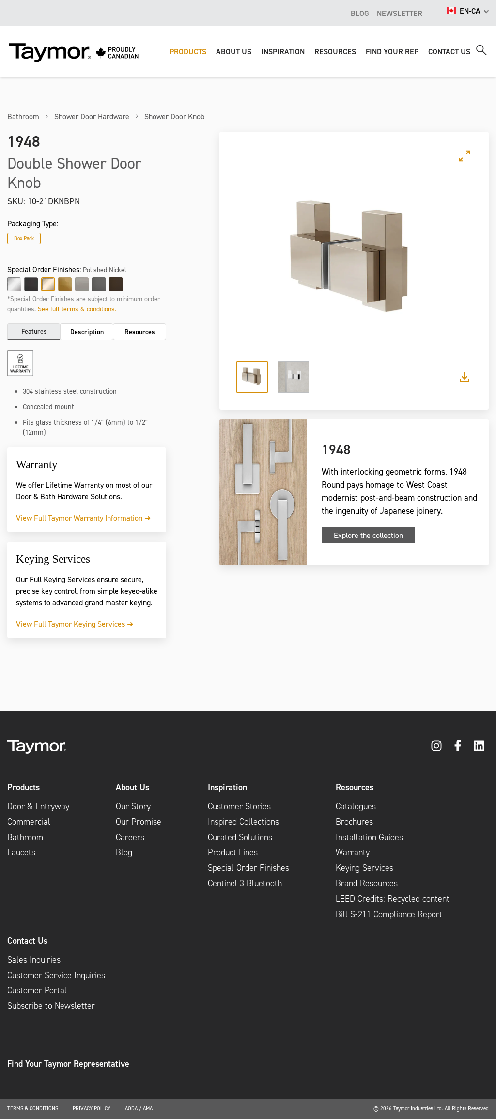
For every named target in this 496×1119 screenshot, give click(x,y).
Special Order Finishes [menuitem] (248, 867)
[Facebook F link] (458, 745)
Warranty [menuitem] (353, 852)
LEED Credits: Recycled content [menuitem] (393, 898)
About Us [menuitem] (132, 787)
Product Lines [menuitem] (233, 852)
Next (455, 262)
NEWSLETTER (399, 13)
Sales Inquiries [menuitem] (34, 959)
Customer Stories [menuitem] (239, 806)
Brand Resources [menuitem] (367, 883)
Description (87, 331)
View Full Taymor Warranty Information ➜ (83, 517)
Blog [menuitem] (124, 852)
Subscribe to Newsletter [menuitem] (51, 1005)
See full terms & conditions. (77, 309)
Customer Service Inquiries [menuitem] (56, 975)
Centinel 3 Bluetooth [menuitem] (245, 883)
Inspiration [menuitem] (227, 787)
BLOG (360, 13)
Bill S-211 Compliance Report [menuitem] (389, 914)
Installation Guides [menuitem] (369, 837)
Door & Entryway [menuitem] (38, 806)
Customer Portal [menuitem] (37, 990)
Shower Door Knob (174, 116)
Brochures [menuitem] (354, 821)
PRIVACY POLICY (91, 1108)
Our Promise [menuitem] (138, 821)
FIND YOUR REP (392, 51)
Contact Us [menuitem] (27, 940)
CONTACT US (449, 51)
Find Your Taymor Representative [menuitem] (68, 1063)
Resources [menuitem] (354, 787)
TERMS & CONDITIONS (32, 1108)
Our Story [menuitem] (133, 806)
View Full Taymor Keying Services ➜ (74, 623)
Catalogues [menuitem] (356, 806)
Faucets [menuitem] (21, 852)
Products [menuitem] (23, 787)
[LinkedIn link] (479, 745)
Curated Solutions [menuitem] (240, 837)
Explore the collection (368, 535)
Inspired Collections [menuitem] (243, 821)
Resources (139, 331)
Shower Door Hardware (91, 116)
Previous (252, 262)
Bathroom (23, 116)
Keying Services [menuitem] (364, 867)
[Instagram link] (436, 745)
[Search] (481, 50)
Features (34, 331)
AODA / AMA (139, 1108)
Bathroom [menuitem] (25, 837)
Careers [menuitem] (130, 837)
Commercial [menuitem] (28, 821)
